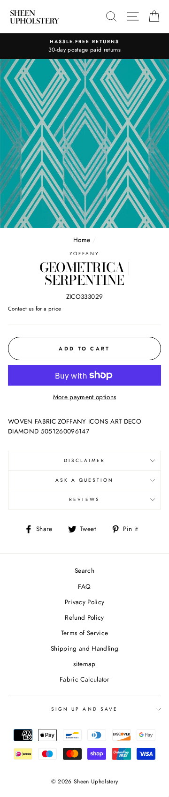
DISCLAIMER (85, 460)
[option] (84, 46)
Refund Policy (84, 617)
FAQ (84, 586)
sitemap (84, 663)
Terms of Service (84, 633)
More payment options (84, 397)
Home (81, 239)
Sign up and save (84, 709)
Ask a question (84, 480)
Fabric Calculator (84, 679)
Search (84, 570)
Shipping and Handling (84, 648)
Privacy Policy (85, 602)
